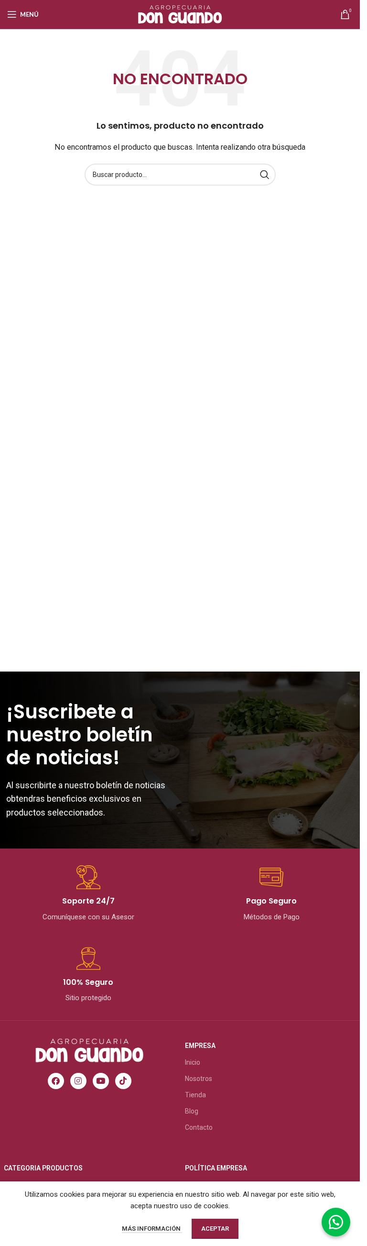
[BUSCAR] (265, 175)
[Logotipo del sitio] (180, 14)
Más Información (152, 1228)
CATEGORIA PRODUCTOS (43, 1168)
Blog (191, 1111)
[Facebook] (56, 1081)
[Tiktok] (123, 1081)
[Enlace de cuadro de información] (88, 894)
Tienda (195, 1095)
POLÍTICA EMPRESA (216, 1168)
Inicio (192, 1062)
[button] (336, 1222)
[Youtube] (101, 1081)
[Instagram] (78, 1081)
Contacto (199, 1127)
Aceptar (215, 1228)
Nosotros (198, 1078)
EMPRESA (200, 1045)
